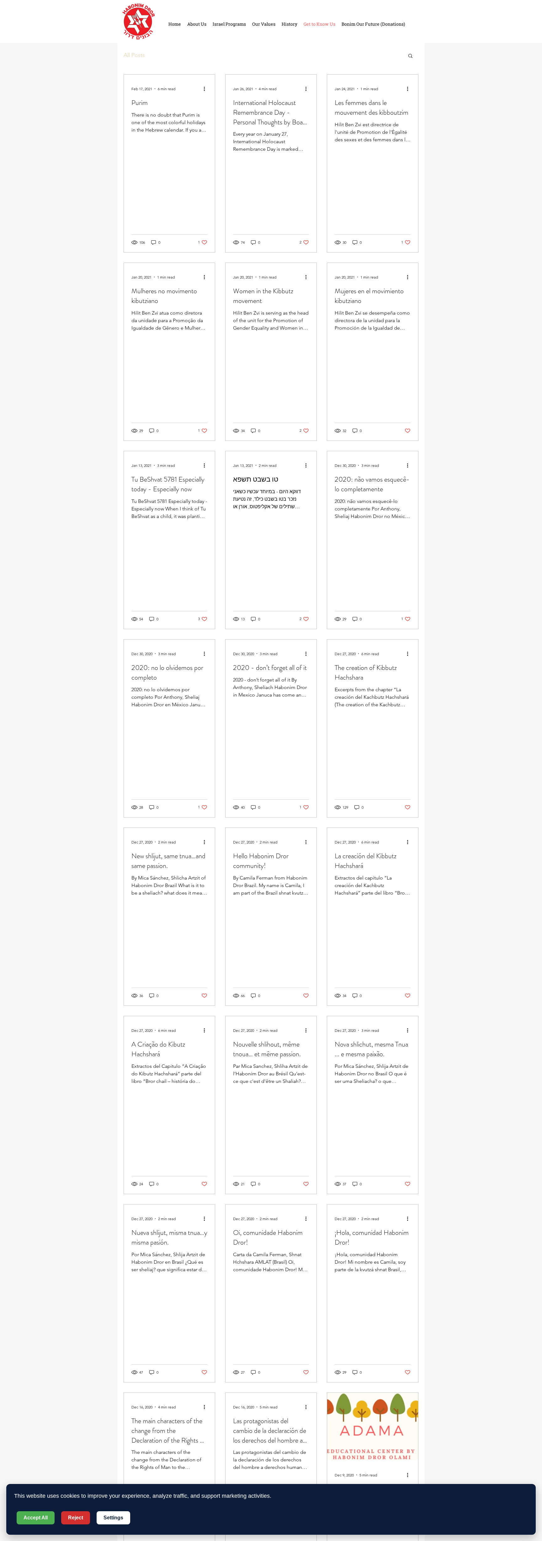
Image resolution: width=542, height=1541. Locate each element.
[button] (410, 56)
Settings (113, 1517)
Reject (75, 1517)
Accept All (36, 1517)
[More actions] (206, 88)
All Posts (134, 55)
